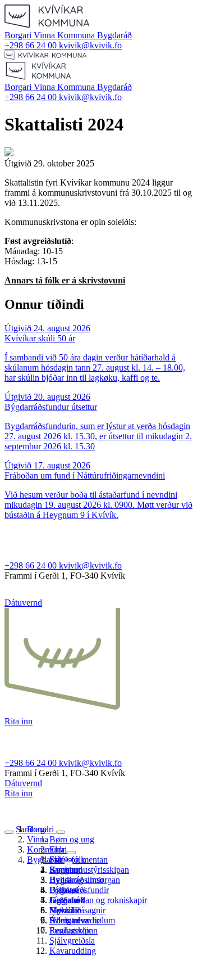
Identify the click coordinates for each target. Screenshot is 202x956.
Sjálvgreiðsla (72, 940)
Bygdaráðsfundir (79, 890)
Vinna (45, 35)
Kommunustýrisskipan (89, 869)
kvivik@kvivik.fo (90, 45)
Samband (32, 829)
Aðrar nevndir (74, 920)
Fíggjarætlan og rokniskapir (98, 900)
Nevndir (64, 910)
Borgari (19, 35)
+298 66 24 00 (31, 45)
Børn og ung (71, 839)
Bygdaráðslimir (76, 880)
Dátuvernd (23, 602)
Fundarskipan (73, 930)
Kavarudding (72, 950)
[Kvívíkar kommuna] (47, 25)
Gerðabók (67, 900)
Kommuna (77, 35)
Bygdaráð (114, 35)
